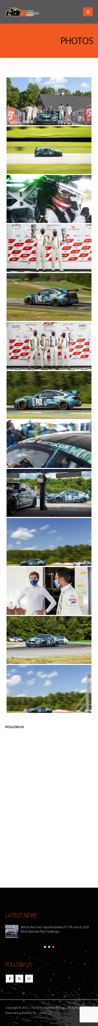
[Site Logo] (22, 12)
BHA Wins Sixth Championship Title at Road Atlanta (54, 927)
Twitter (19, 979)
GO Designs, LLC (48, 1013)
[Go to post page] (11, 931)
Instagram (29, 979)
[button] (88, 11)
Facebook (10, 979)
